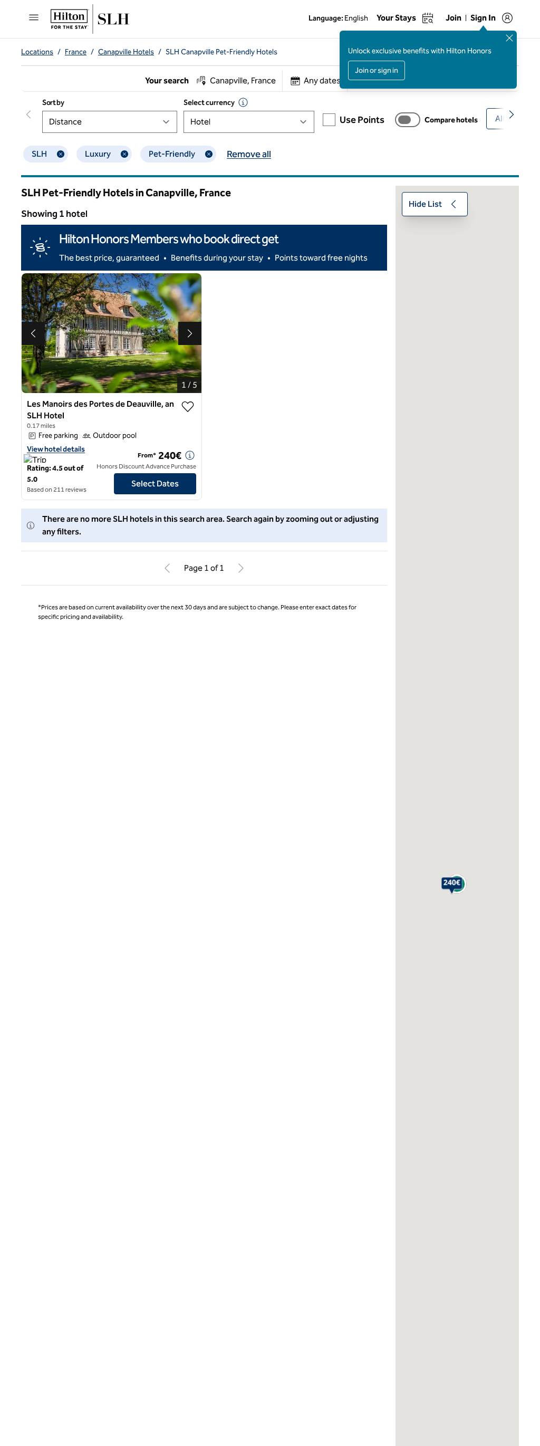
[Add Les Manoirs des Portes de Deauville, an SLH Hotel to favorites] (187, 406)
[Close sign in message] (509, 38)
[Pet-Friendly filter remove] (209, 154)
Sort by (53, 102)
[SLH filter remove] (60, 154)
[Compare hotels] (407, 119)
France (75, 51)
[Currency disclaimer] (243, 102)
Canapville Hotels (126, 51)
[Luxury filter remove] (124, 154)
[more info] (190, 455)
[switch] (407, 119)
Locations (37, 51)
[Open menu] (33, 17)
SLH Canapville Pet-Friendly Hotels (221, 51)
